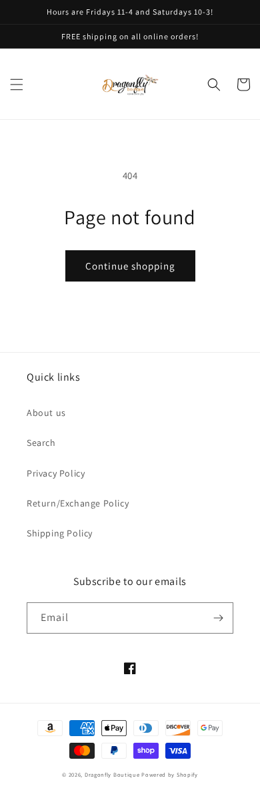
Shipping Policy (60, 533)
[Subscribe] (218, 618)
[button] (16, 84)
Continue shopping (130, 266)
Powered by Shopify (169, 774)
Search (41, 443)
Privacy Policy (56, 473)
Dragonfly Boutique (113, 774)
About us (46, 413)
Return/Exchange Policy (78, 503)
